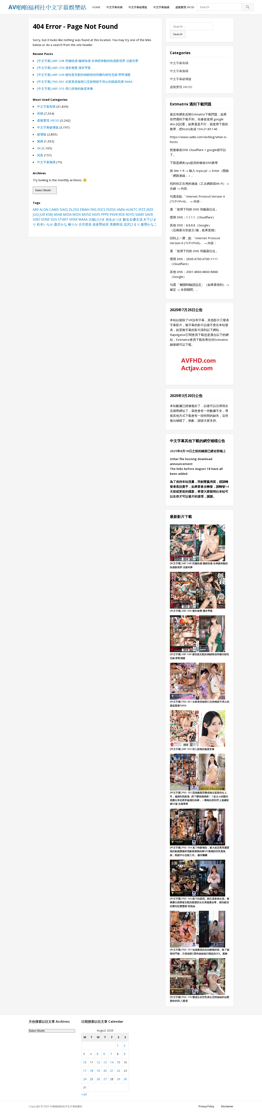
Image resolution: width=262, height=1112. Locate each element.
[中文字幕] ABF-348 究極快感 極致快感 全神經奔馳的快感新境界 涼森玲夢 (87, 61)
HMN (121, 209)
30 (125, 1079)
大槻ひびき (96, 219)
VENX (73, 219)
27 (105, 1079)
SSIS (54, 219)
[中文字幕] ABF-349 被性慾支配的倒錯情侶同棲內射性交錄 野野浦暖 (84, 75)
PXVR (114, 214)
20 (105, 1071)
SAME (139, 214)
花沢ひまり (132, 224)
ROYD (130, 214)
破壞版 (41, 134)
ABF (36, 209)
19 (98, 1071)
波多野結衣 (101, 224)
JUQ (36, 214)
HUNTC (132, 209)
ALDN (44, 209)
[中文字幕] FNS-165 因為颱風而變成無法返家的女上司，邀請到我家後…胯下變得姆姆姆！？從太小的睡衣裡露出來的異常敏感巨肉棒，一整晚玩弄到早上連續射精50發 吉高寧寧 (199, 798)
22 (118, 1071)
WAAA (83, 219)
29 (118, 1079)
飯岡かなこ (149, 224)
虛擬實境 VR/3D (184, 7)
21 (111, 1071)
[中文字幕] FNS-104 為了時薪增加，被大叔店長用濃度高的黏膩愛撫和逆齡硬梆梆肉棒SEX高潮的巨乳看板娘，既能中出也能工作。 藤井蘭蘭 (199, 851)
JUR (42, 214)
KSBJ (49, 214)
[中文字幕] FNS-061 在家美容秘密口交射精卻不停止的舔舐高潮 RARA (84, 81)
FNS (93, 209)
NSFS (96, 214)
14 (111, 1062)
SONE (45, 219)
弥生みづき (114, 219)
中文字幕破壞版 (138, 7)
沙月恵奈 (85, 224)
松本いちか (45, 224)
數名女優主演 (132, 219)
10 (84, 1062)
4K (39, 148)
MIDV (76, 214)
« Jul (84, 1094)
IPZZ (142, 209)
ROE (122, 214)
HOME (96, 7)
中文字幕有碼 (114, 7)
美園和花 (116, 224)
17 (84, 1071)
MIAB (58, 214)
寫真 (40, 155)
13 (105, 1062)
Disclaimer (227, 1106)
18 (91, 1071)
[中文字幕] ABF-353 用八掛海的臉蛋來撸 (65, 88)
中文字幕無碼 (161, 7)
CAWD (54, 209)
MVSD (86, 214)
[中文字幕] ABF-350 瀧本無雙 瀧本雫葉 (64, 68)
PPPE (105, 214)
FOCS (101, 209)
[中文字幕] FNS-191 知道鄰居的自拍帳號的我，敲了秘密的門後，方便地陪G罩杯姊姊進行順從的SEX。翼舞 (199, 951)
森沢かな (60, 224)
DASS (64, 209)
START (63, 219)
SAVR (149, 214)
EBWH (85, 209)
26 (98, 1079)
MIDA (67, 214)
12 (98, 1062)
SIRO (36, 219)
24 (84, 1079)
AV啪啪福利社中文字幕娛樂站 (66, 1106)
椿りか (73, 224)
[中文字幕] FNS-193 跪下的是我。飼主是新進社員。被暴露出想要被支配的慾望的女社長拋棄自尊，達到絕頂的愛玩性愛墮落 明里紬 (199, 902)
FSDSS (111, 209)
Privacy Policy (206, 1106)
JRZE (149, 209)
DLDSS (74, 209)
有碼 (40, 113)
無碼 (40, 141)
